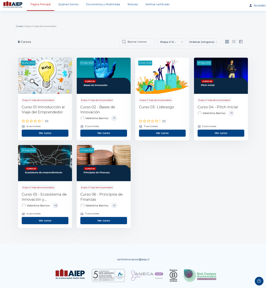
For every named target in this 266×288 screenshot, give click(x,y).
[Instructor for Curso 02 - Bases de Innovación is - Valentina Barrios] (82, 118)
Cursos (19, 26)
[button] (171, 42)
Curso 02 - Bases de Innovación (97, 109)
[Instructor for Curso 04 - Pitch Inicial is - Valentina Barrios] (200, 113)
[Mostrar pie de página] (259, 281)
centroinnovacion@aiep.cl (133, 259)
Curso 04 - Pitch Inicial (218, 107)
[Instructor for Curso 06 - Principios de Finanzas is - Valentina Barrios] (82, 205)
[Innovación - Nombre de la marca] (13, 5)
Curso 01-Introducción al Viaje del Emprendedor (43, 109)
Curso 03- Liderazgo (156, 107)
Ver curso (45, 133)
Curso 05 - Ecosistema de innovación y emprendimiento (44, 197)
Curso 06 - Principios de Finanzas (101, 197)
